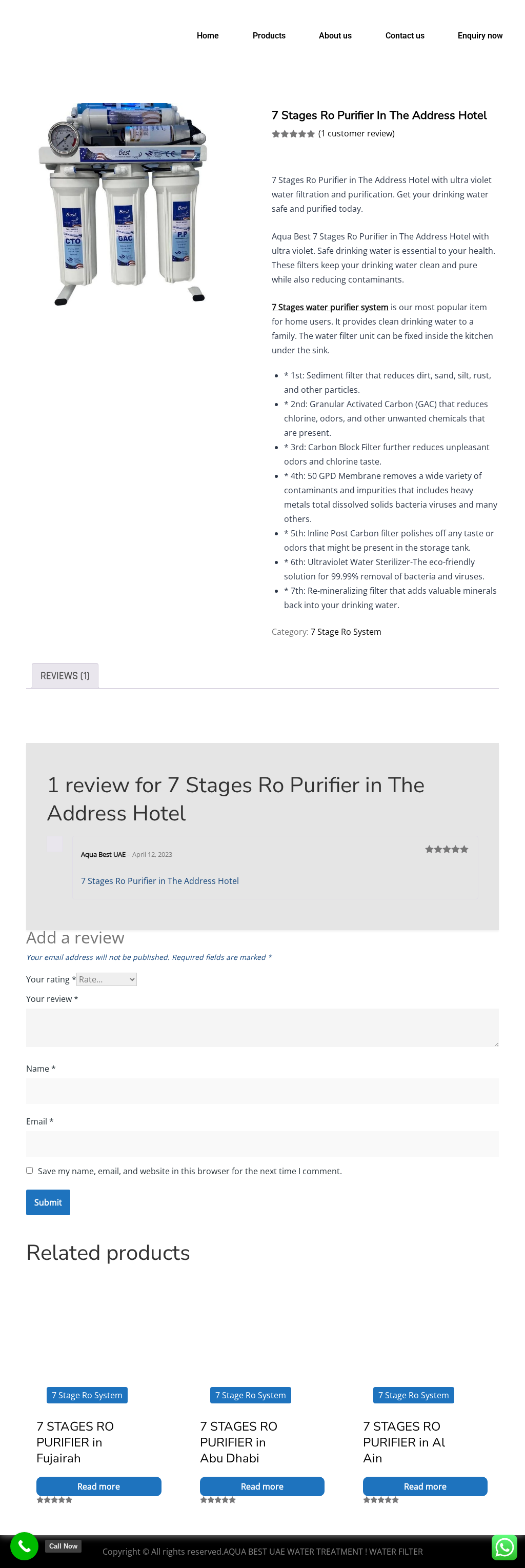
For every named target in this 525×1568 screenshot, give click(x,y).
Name (41, 1068)
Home (208, 36)
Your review (52, 998)
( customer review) (356, 133)
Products (269, 36)
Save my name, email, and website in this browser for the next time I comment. (190, 1171)
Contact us (405, 36)
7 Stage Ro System (346, 631)
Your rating (51, 979)
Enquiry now (480, 36)
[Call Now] (24, 1546)
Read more (98, 1486)
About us (335, 36)
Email (40, 1121)
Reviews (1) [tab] (65, 675)
